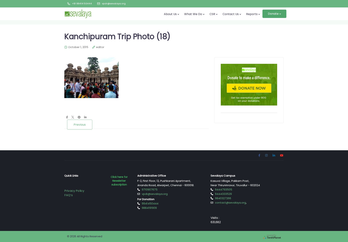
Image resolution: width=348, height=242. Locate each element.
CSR (212, 14)
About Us (170, 14)
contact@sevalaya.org (230, 202)
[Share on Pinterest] (79, 117)
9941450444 (150, 203)
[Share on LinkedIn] (85, 117)
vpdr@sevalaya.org (155, 194)
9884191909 (149, 208)
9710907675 (150, 189)
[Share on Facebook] (67, 117)
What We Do (193, 14)
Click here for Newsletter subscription (119, 180)
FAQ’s (68, 195)
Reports (252, 14)
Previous (80, 125)
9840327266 (223, 198)
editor (100, 47)
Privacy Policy (74, 191)
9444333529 (223, 194)
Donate (273, 14)
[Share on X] (72, 117)
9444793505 (223, 189)
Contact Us (231, 14)
